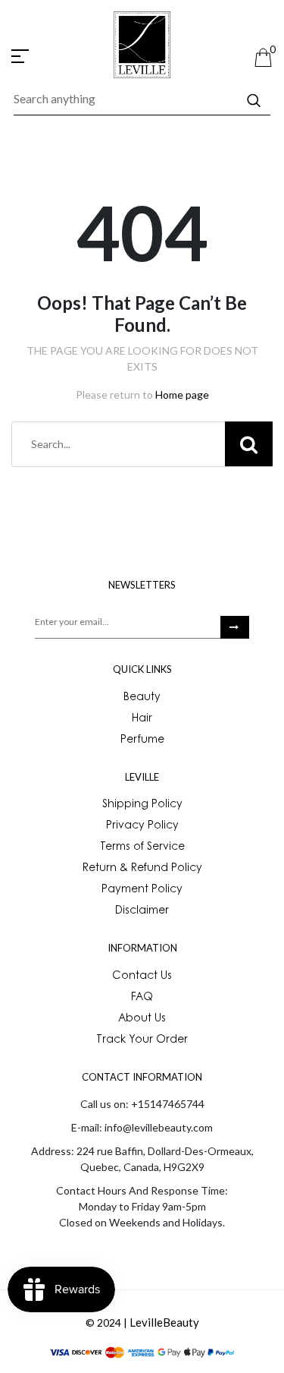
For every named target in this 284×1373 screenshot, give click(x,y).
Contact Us (142, 976)
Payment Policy (142, 890)
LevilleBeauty (164, 1322)
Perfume (142, 740)
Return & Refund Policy (142, 868)
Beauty (142, 698)
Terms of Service (142, 847)
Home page (182, 394)
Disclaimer (142, 911)
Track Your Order (142, 1040)
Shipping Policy (142, 805)
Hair (142, 719)
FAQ (142, 998)
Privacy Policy (142, 826)
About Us (142, 1019)
